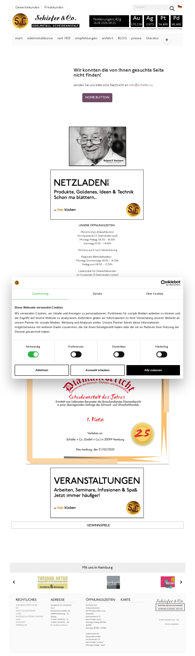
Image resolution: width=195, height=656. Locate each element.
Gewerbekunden (27, 7)
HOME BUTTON (97, 97)
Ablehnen (41, 370)
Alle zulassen (153, 370)
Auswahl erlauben (97, 370)
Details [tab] (97, 294)
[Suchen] (172, 7)
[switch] (76, 354)
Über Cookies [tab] (154, 294)
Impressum (21, 625)
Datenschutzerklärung (29, 617)
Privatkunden (53, 7)
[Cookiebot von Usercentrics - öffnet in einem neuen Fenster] (163, 283)
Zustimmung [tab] (40, 294)
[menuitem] (19, 38)
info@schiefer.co (60, 625)
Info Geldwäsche (25, 611)
